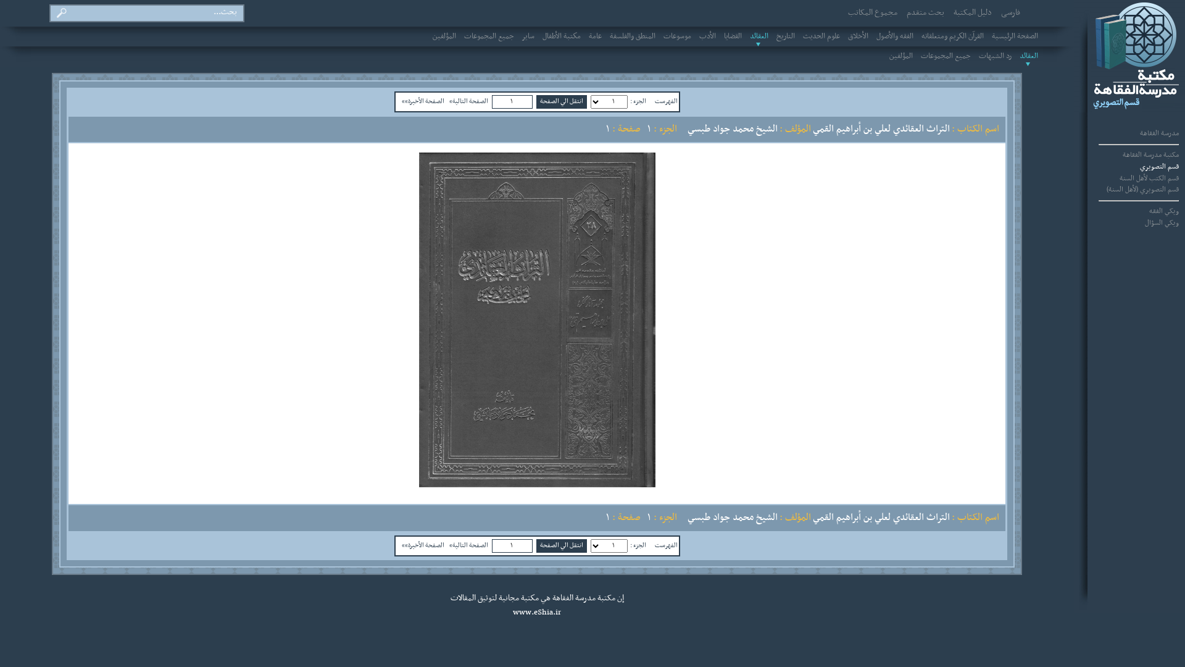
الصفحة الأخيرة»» (423, 101)
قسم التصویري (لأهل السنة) (1143, 189)
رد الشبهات (995, 56)
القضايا (733, 36)
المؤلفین (444, 36)
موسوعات (677, 36)
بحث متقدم (925, 13)
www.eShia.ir (537, 612)
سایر (528, 36)
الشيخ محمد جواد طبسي (733, 129)
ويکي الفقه (1164, 211)
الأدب (707, 36)
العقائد (759, 36)
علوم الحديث (821, 36)
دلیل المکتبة (973, 13)
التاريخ (785, 36)
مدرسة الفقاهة (1159, 133)
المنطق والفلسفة (632, 36)
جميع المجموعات (489, 36)
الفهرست (666, 101)
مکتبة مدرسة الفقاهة (1151, 155)
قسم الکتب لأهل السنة (1149, 178)
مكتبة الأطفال (562, 36)
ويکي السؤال (1162, 223)
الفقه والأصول (894, 36)
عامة (595, 36)
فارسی (1010, 13)
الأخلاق (858, 36)
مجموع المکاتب (872, 13)
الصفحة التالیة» (468, 101)
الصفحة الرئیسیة (1015, 36)
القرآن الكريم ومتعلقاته (952, 36)
